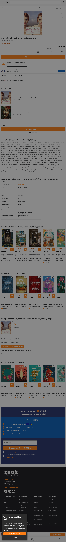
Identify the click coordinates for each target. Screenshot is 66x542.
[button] (14, 537)
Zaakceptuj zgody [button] (14, 533)
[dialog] (15, 527)
